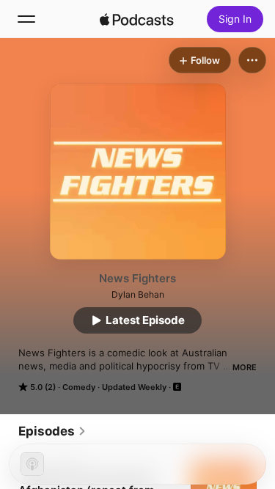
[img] (137, 19)
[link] (52, 431)
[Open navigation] (26, 19)
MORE (244, 367)
